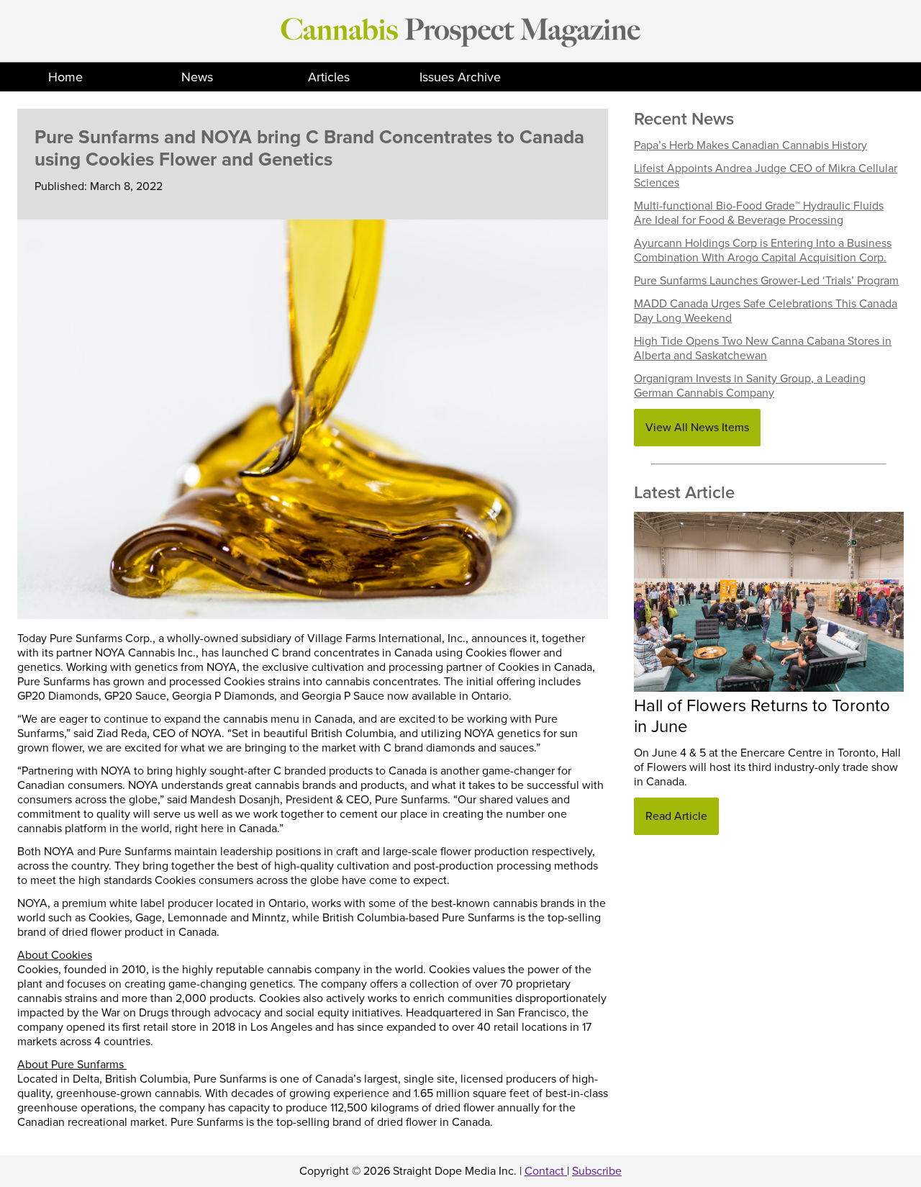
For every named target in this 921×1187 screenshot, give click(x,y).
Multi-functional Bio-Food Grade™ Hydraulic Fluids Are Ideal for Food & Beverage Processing (759, 213)
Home (65, 77)
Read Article (676, 816)
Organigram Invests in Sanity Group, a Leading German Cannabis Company (750, 385)
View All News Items (697, 427)
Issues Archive (460, 77)
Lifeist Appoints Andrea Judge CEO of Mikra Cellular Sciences (765, 175)
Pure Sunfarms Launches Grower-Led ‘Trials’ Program (766, 281)
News (197, 77)
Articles (329, 77)
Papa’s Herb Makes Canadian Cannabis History (750, 145)
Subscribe (597, 1171)
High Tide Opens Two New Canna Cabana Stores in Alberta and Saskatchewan (762, 348)
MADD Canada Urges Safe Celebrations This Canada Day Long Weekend (765, 311)
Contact (546, 1171)
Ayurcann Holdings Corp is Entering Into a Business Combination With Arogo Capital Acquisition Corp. (762, 250)
